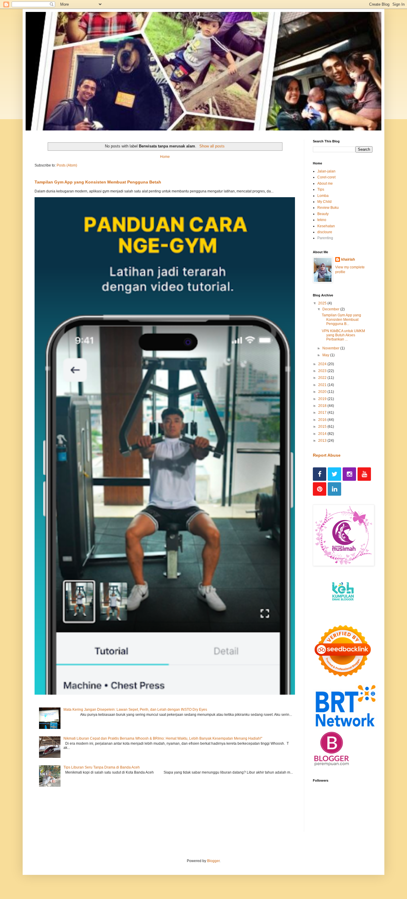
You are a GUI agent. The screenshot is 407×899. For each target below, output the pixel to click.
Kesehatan (326, 226)
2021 (322, 385)
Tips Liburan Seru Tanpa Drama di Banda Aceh (101, 767)
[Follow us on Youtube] (364, 474)
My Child (324, 202)
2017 (322, 412)
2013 (322, 440)
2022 (322, 378)
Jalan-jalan (326, 171)
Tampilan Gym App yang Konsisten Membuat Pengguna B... (341, 319)
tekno (321, 220)
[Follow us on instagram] (349, 474)
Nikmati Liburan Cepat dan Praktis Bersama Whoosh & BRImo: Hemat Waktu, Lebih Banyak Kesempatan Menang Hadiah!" (162, 738)
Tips (320, 189)
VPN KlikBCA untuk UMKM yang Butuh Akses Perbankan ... (343, 335)
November (331, 348)
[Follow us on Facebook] (319, 474)
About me (325, 183)
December (331, 309)
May (326, 355)
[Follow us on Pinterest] (319, 489)
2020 (322, 392)
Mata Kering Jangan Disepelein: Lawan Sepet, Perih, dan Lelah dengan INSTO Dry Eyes (135, 709)
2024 (322, 364)
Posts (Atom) (67, 165)
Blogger (213, 861)
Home (165, 157)
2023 (322, 371)
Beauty (323, 214)
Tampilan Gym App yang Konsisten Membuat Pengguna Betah (98, 182)
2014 (322, 434)
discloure (324, 232)
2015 (322, 426)
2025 (322, 303)
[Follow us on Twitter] (334, 474)
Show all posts (211, 146)
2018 (322, 406)
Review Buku (328, 208)
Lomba (323, 196)
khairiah (348, 259)
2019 (322, 399)
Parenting (325, 238)
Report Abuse (327, 455)
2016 (322, 420)
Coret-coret (326, 177)
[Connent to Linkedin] (334, 489)
